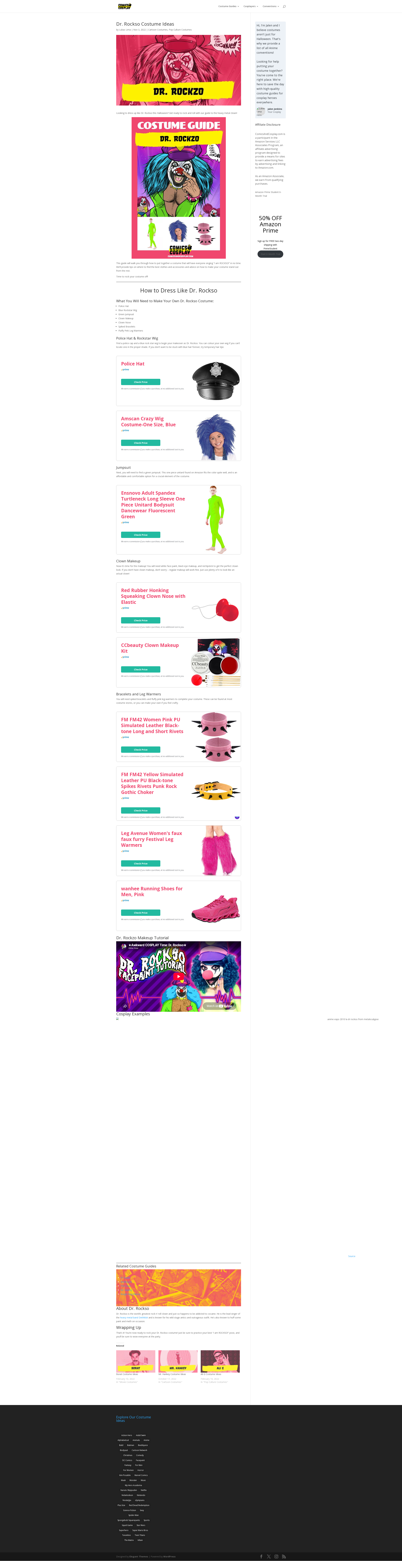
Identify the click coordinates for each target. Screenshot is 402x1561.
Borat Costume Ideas (127, 1374)
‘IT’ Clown (125, 1277)
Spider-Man (133, 1515)
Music (143, 1480)
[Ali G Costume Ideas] (220, 1361)
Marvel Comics (141, 1475)
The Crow (125, 1285)
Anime (146, 1440)
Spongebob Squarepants (128, 1520)
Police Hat (132, 364)
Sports (146, 1520)
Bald (121, 1445)
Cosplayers (249, 6)
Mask (123, 1480)
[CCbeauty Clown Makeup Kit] (216, 686)
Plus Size (121, 1505)
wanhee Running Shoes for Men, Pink (152, 891)
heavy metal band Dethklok (134, 1317)
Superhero (123, 1530)
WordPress (169, 1556)
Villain (140, 1540)
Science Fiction (129, 1510)
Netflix (144, 1490)
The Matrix (129, 1540)
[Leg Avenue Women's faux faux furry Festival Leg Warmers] (216, 874)
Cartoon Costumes (158, 29)
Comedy (140, 1455)
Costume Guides (227, 6)
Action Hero (126, 1435)
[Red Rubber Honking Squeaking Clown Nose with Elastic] (216, 631)
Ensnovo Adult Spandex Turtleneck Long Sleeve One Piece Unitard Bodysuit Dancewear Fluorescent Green (153, 505)
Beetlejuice (126, 1281)
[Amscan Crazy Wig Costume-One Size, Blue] (216, 459)
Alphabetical (123, 1440)
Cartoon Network (139, 1450)
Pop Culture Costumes (180, 29)
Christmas (127, 1455)
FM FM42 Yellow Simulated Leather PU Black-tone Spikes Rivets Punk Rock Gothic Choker (152, 783)
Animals (136, 1440)
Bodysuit (124, 1450)
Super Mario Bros (140, 1530)
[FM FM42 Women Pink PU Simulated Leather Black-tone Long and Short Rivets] (216, 760)
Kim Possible (125, 1475)
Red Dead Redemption (139, 1505)
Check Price (140, 382)
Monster (133, 1480)
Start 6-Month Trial (270, 254)
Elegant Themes (138, 1556)
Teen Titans (140, 1535)
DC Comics (127, 1460)
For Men (138, 1465)
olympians (139, 1500)
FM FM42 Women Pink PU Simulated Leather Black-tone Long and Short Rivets (152, 725)
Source (351, 1256)
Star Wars (141, 1525)
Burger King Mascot (131, 1294)
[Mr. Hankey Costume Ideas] (178, 1361)
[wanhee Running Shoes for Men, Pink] (216, 929)
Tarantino (126, 1535)
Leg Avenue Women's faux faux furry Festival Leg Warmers (151, 839)
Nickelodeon (127, 1495)
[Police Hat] (216, 404)
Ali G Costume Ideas (211, 1374)
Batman (130, 1445)
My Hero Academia (133, 1485)
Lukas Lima (125, 29)
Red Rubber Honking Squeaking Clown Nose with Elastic (153, 596)
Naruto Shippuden (129, 1490)
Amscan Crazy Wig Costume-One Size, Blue (148, 421)
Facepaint (140, 1460)
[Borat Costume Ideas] (135, 1361)
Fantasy (128, 1465)
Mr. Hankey (126, 1289)
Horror (141, 1470)
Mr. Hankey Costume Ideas (172, 1374)
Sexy (142, 1510)
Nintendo (141, 1495)
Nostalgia (127, 1500)
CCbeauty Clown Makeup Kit (150, 648)
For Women (128, 1470)
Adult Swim (141, 1435)
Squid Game (127, 1525)
